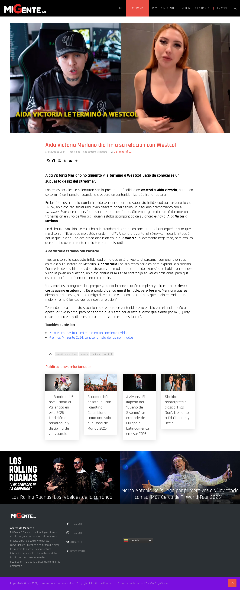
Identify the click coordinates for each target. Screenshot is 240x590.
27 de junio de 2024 (55, 151)
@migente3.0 (77, 551)
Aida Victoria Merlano (66, 354)
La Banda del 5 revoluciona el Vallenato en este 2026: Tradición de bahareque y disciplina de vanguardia (61, 415)
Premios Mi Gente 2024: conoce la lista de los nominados (91, 337)
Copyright (82, 583)
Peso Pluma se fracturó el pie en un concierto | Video (88, 333)
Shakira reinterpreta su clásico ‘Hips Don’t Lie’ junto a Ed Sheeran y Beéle (177, 410)
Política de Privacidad (102, 583)
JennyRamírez (123, 151)
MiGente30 (75, 542)
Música (84, 354)
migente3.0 (76, 524)
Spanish (133, 540)
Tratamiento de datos (130, 583)
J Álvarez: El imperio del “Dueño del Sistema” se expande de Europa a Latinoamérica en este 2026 (137, 415)
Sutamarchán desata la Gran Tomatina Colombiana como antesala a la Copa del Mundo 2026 (99, 412)
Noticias (96, 354)
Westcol (108, 354)
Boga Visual (161, 583)
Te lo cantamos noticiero (94, 151)
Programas (74, 151)
